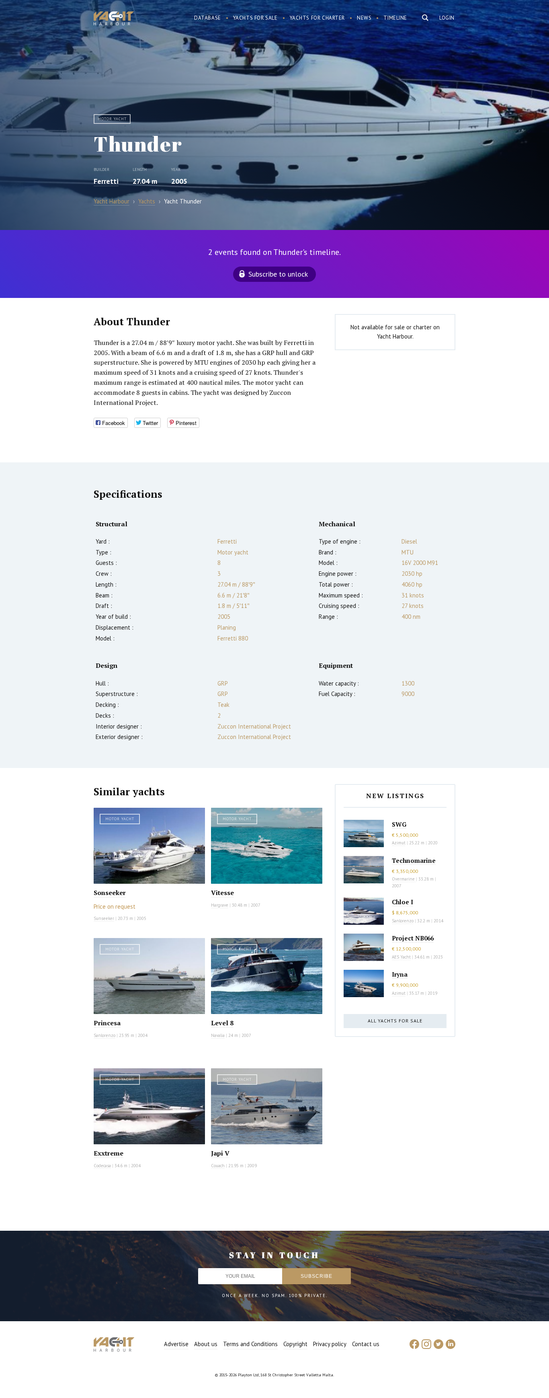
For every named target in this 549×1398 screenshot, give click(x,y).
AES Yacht (401, 957)
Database (207, 17)
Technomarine (414, 860)
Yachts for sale (255, 17)
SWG (399, 824)
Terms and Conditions (250, 1344)
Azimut (399, 843)
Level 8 (222, 1022)
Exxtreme (108, 1153)
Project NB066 (413, 938)
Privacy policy (329, 1344)
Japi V (220, 1153)
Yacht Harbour (114, 19)
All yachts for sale (395, 1021)
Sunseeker (104, 918)
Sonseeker (110, 892)
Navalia (218, 1035)
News (364, 17)
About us (205, 1344)
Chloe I (402, 902)
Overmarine (404, 879)
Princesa (107, 1022)
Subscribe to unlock (278, 274)
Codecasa (102, 1165)
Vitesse (222, 892)
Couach (218, 1165)
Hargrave (219, 905)
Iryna (400, 974)
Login (447, 17)
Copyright (295, 1344)
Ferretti (106, 181)
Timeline (395, 17)
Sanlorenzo (104, 1035)
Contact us (365, 1344)
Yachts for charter (317, 17)
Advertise (176, 1344)
